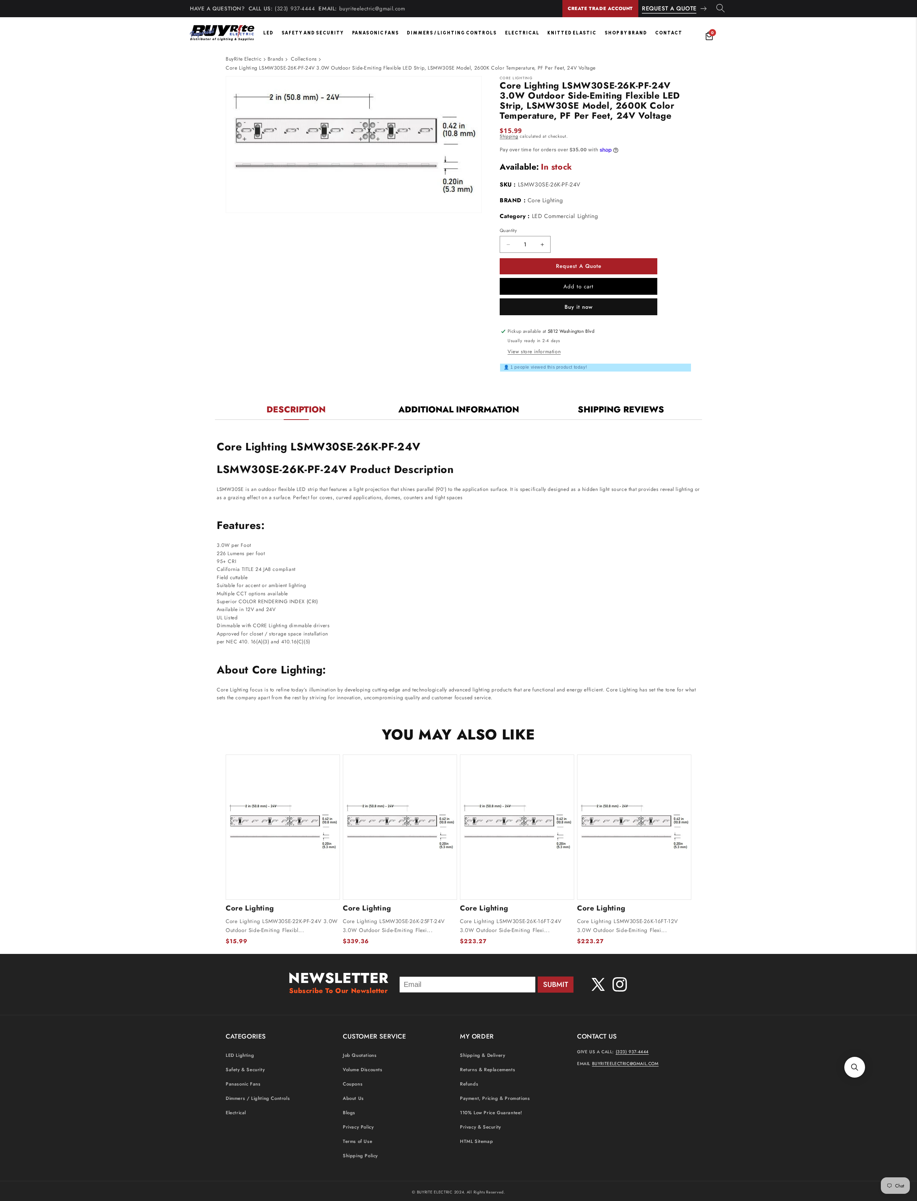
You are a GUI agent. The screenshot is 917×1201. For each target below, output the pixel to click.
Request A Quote (669, 8)
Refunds (469, 1084)
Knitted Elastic (571, 33)
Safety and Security (313, 33)
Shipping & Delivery (482, 1055)
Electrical (522, 33)
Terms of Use (357, 1141)
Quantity (508, 230)
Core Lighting (545, 200)
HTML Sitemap (476, 1141)
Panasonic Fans (375, 33)
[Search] (720, 8)
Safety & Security (245, 1069)
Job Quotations (359, 1055)
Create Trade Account (600, 8)
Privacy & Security (480, 1127)
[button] (854, 1067)
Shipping (509, 136)
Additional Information (458, 409)
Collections (304, 58)
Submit (555, 984)
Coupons (353, 1084)
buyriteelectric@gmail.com (372, 9)
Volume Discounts (363, 1069)
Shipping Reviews (621, 409)
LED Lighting (240, 1055)
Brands (276, 58)
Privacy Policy (358, 1127)
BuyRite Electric (244, 58)
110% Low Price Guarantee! (491, 1112)
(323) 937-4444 (295, 9)
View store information (534, 351)
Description (296, 409)
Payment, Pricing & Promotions (495, 1098)
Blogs (349, 1112)
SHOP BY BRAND (626, 33)
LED (268, 33)
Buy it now (579, 307)
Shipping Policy (360, 1155)
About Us (353, 1098)
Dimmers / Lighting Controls (452, 33)
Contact (668, 33)
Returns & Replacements (487, 1069)
